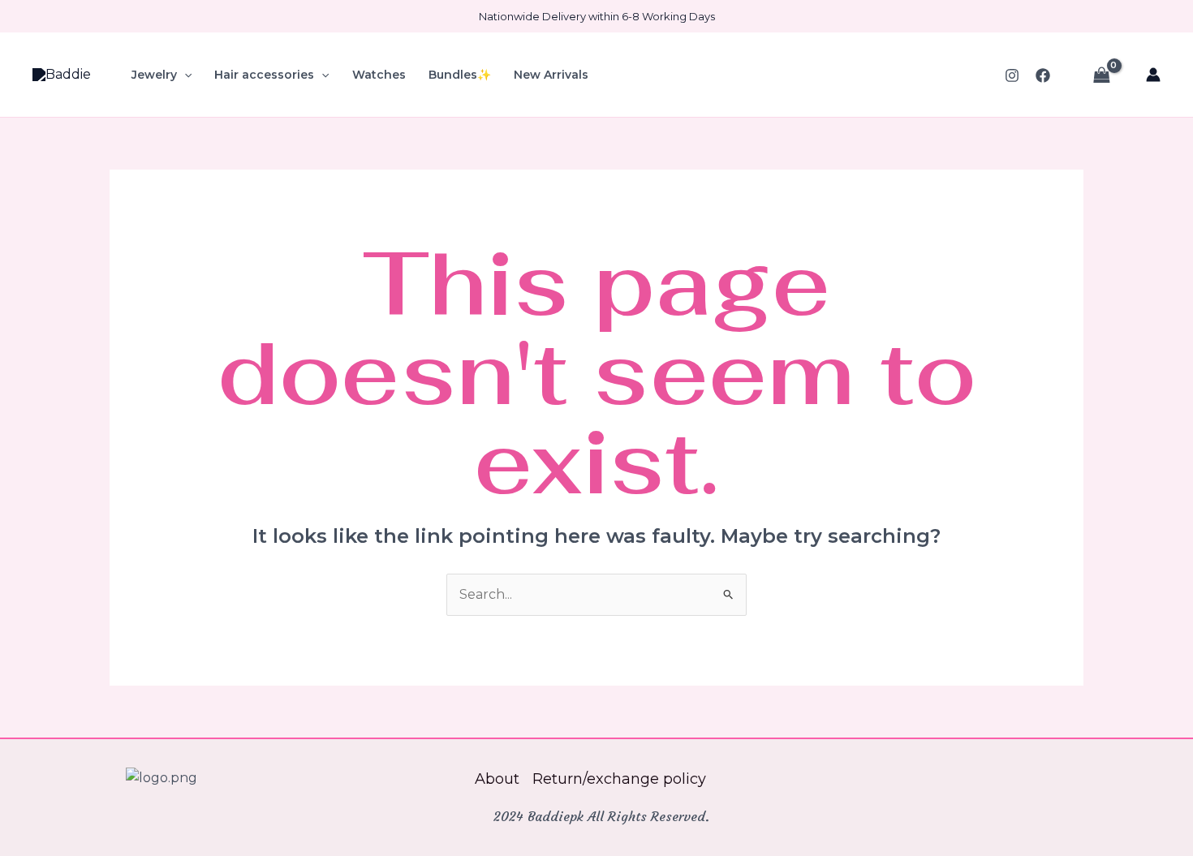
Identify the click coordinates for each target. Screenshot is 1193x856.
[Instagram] (1012, 75)
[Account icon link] (1153, 74)
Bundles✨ (460, 74)
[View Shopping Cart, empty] (1101, 74)
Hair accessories (264, 74)
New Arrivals (551, 74)
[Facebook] (1043, 75)
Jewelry (154, 74)
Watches (379, 74)
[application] (184, 74)
